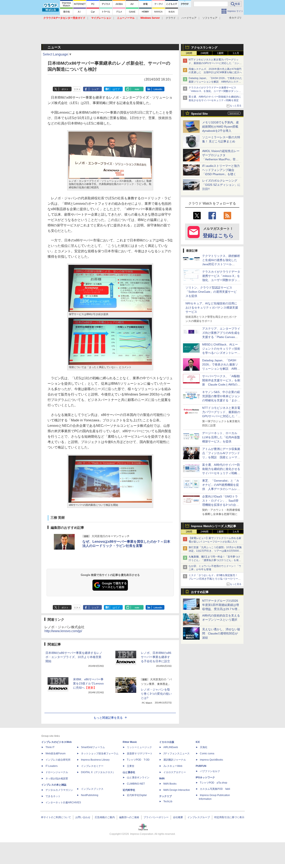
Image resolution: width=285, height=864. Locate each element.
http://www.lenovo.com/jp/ (63, 631)
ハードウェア (189, 17)
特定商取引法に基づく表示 (229, 817)
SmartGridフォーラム (93, 747)
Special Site (199, 113)
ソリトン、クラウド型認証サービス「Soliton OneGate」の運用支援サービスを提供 (211, 292)
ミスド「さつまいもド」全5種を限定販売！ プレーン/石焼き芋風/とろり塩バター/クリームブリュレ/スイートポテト (215, 579)
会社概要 (178, 817)
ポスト (65, 89)
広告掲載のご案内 (105, 817)
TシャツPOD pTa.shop (213, 782)
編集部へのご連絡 (129, 817)
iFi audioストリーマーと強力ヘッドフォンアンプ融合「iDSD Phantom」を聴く (221, 170)
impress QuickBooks (211, 759)
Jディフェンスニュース (176, 753)
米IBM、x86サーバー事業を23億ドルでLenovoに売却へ (88, 683)
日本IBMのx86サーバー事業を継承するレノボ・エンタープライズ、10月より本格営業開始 (73, 657)
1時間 (189, 53)
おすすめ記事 (200, 592)
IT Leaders (51, 766)
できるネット (53, 796)
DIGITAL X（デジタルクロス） (98, 772)
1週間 (220, 53)
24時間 (204, 53)
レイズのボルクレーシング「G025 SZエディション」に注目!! (221, 185)
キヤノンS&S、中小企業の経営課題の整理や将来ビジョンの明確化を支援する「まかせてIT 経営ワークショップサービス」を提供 (221, 400)
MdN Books (170, 783)
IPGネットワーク (205, 777)
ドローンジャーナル (56, 772)
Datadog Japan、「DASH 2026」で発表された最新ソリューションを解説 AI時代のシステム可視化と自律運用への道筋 (215, 82)
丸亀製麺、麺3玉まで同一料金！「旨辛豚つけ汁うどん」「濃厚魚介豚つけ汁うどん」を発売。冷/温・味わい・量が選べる (214, 560)
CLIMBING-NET (136, 783)
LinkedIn (158, 89)
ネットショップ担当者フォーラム (100, 753)
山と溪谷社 (129, 772)
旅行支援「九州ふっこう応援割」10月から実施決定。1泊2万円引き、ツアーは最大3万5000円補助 (215, 551)
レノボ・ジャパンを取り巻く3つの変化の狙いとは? (156, 693)
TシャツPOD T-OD (138, 759)
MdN (162, 778)
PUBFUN (201, 766)
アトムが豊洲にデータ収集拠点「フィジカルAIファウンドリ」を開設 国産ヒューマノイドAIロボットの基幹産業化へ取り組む (221, 457)
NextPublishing (89, 795)
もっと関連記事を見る (108, 717)
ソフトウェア (209, 17)
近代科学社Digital (137, 795)
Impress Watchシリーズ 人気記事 (213, 526)
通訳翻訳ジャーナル (174, 759)
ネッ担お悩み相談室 (56, 778)
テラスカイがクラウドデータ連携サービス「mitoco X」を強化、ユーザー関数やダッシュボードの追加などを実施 (215, 91)
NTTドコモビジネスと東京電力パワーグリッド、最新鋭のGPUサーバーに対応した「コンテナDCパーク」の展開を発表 (215, 63)
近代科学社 (129, 790)
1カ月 (236, 53)
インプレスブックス (92, 788)
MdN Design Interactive (176, 790)
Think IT (49, 747)
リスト (77, 89)
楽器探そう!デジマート (140, 753)
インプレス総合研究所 (58, 759)
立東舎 (130, 766)
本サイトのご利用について (56, 817)
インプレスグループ (198, 817)
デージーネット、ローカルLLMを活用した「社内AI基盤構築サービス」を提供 (221, 437)
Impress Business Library (95, 759)
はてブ (116, 89)
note (137, 89)
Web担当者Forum (55, 753)
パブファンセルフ (210, 771)
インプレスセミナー (92, 766)
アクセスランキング (204, 47)
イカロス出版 (166, 742)
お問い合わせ (82, 817)
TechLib (167, 801)
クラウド (171, 17)
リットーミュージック (139, 747)
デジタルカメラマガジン (59, 790)
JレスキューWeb (172, 766)
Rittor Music (130, 742)
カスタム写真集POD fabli (215, 788)
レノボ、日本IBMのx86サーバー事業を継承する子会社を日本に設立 (156, 657)
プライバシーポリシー (156, 817)
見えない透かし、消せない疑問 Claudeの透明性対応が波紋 (221, 633)
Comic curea (207, 753)
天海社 (203, 747)
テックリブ (165, 796)
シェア (95, 89)
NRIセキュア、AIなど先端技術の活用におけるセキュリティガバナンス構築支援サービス (211, 307)
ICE (198, 742)
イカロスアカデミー (174, 772)
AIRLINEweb (170, 747)
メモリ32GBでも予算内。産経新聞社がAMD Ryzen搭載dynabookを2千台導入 (220, 126)
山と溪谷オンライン (138, 777)
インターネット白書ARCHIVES (63, 802)
